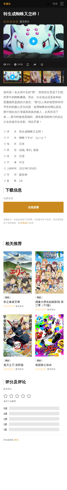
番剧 (7, 297)
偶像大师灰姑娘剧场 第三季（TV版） (49, 303)
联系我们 (24, 223)
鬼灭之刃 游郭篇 (13, 365)
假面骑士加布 (43, 365)
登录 (55, 3)
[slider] (12, 54)
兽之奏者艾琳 (11, 301)
